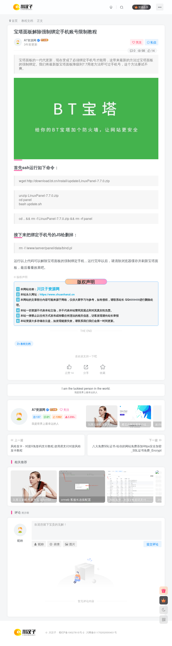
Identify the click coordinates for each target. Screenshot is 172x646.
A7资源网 (30, 40)
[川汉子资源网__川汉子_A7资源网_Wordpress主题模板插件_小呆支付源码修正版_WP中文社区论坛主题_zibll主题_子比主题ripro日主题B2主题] (25, 632)
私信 (153, 42)
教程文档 (27, 20)
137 (38, 417)
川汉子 (52, 632)
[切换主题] (163, 610)
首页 (14, 20)
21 (48, 417)
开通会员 (143, 7)
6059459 (134, 299)
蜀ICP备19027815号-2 (71, 632)
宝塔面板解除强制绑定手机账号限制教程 (55, 31)
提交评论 (152, 544)
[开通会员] (163, 600)
